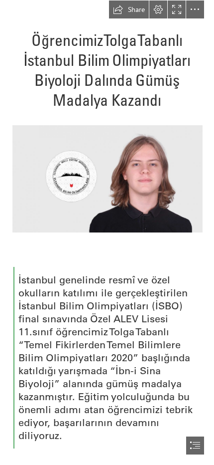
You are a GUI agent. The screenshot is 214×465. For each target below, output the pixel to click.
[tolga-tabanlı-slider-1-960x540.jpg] (107, 178)
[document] (107, 232)
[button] (129, 9)
